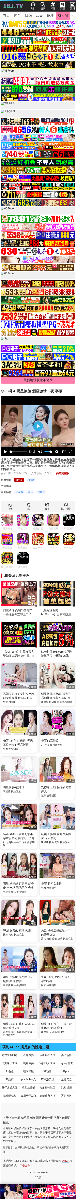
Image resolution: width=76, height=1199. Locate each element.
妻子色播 (66, 1055)
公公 (18, 842)
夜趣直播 (28, 1055)
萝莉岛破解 (28, 1087)
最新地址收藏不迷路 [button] (38, 380)
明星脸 (19, 492)
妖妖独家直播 (47, 1095)
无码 (57, 842)
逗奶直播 (66, 1095)
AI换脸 (31, 479)
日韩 (28, 15)
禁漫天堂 (66, 1079)
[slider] (18, 452)
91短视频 (66, 1087)
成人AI (63, 15)
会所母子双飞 (28, 1095)
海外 (49, 938)
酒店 (30, 492)
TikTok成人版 (9, 1087)
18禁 (38, 1177)
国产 (17, 15)
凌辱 (29, 1032)
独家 (5, 702)
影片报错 (66, 508)
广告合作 (25, 1165)
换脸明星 (67, 702)
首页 (6, 15)
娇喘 (60, 938)
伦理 (50, 15)
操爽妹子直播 (9, 1063)
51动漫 (47, 1071)
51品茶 (9, 1079)
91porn (66, 1071)
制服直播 (28, 1063)
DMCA (65, 1160)
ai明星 (19, 479)
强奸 (13, 1032)
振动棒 (52, 702)
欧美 (39, 15)
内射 (24, 842)
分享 (47, 508)
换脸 (51, 842)
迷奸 (18, 1032)
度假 (54, 938)
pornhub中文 (28, 1079)
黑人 (43, 938)
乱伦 (5, 842)
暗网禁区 (28, 1071)
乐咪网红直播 (47, 1055)
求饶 (59, 702)
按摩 (5, 934)
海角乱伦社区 (47, 1087)
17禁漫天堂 (47, 1079)
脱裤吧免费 (9, 1095)
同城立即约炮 (9, 1055)
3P (42, 744)
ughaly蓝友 (66, 1063)
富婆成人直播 (47, 1063)
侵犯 (24, 1032)
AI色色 (10, 1071)
